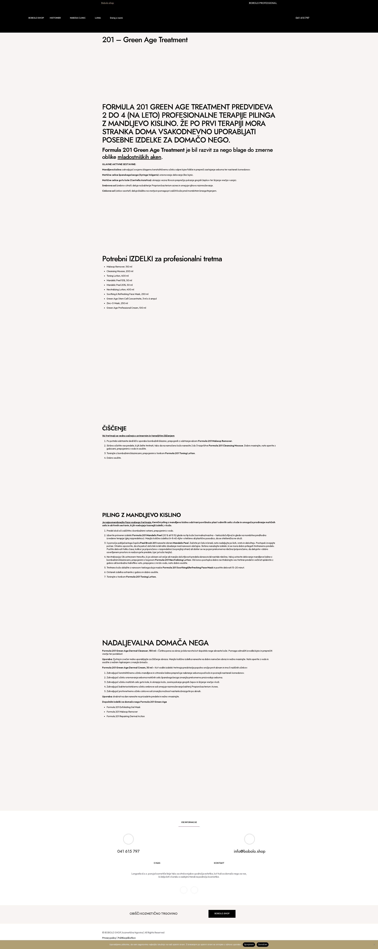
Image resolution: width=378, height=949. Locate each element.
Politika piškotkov (127, 937)
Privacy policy (109, 937)
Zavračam (262, 944)
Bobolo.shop (107, 2)
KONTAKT (219, 863)
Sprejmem (249, 944)
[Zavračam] (374, 944)
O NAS (157, 863)
